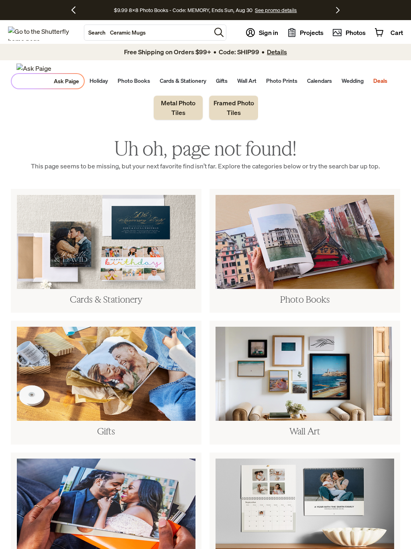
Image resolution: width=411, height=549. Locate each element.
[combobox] (148, 32)
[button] (219, 32)
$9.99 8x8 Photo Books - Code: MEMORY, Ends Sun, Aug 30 (183, 10)
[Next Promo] (338, 10)
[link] (178, 108)
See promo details (276, 10)
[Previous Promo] (76, 10)
